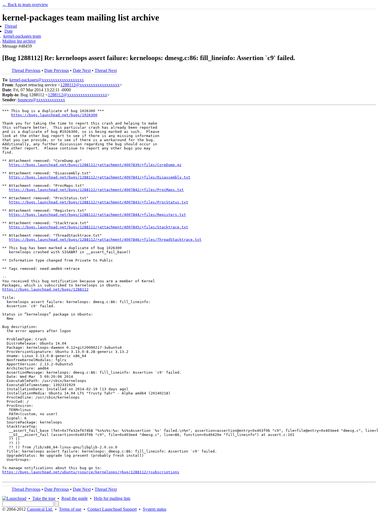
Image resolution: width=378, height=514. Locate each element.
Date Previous (56, 70)
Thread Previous (26, 70)
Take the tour (43, 498)
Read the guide (74, 498)
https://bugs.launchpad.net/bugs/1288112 (45, 289)
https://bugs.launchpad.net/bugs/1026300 (54, 115)
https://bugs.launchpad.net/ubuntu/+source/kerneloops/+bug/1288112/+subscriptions (90, 472)
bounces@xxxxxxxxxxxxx (41, 99)
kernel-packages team (22, 36)
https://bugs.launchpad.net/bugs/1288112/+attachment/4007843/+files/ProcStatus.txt (98, 202)
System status (154, 509)
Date (8, 31)
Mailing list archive (19, 41)
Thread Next (106, 70)
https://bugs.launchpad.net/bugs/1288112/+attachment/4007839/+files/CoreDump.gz (95, 165)
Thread (10, 26)
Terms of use (70, 509)
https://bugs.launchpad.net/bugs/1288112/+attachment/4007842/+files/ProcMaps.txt (96, 190)
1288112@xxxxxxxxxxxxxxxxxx (90, 84)
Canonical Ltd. (40, 509)
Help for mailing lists (112, 498)
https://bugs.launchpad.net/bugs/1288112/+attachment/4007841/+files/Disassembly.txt (99, 177)
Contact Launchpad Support (112, 509)
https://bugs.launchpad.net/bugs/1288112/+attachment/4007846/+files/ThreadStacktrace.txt (105, 239)
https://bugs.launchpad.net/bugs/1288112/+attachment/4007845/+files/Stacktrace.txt (98, 227)
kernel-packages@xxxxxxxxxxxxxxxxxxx (46, 80)
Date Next (82, 70)
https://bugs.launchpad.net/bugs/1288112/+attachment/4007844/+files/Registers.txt (97, 215)
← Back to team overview (25, 4)
